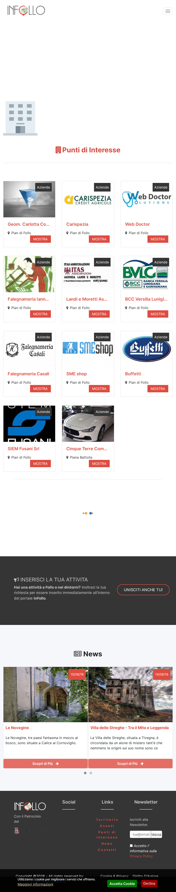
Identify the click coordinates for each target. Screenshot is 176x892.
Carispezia (77, 224)
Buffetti (133, 373)
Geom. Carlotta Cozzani (29, 224)
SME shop (76, 373)
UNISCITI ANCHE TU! (143, 589)
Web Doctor (137, 224)
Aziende (43, 187)
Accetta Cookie (122, 883)
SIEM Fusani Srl (23, 448)
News (107, 843)
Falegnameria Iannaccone (29, 299)
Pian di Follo (21, 233)
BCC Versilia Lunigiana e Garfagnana (146, 299)
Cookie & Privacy (114, 876)
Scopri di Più (43, 763)
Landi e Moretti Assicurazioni (87, 299)
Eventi (107, 826)
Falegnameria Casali (28, 373)
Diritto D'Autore (145, 876)
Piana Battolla (81, 457)
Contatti (107, 850)
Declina (149, 883)
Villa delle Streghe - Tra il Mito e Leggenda (129, 727)
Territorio (107, 819)
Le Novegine (17, 727)
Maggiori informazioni (35, 884)
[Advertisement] (88, 55)
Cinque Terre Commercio (87, 448)
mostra (40, 239)
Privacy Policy (141, 856)
